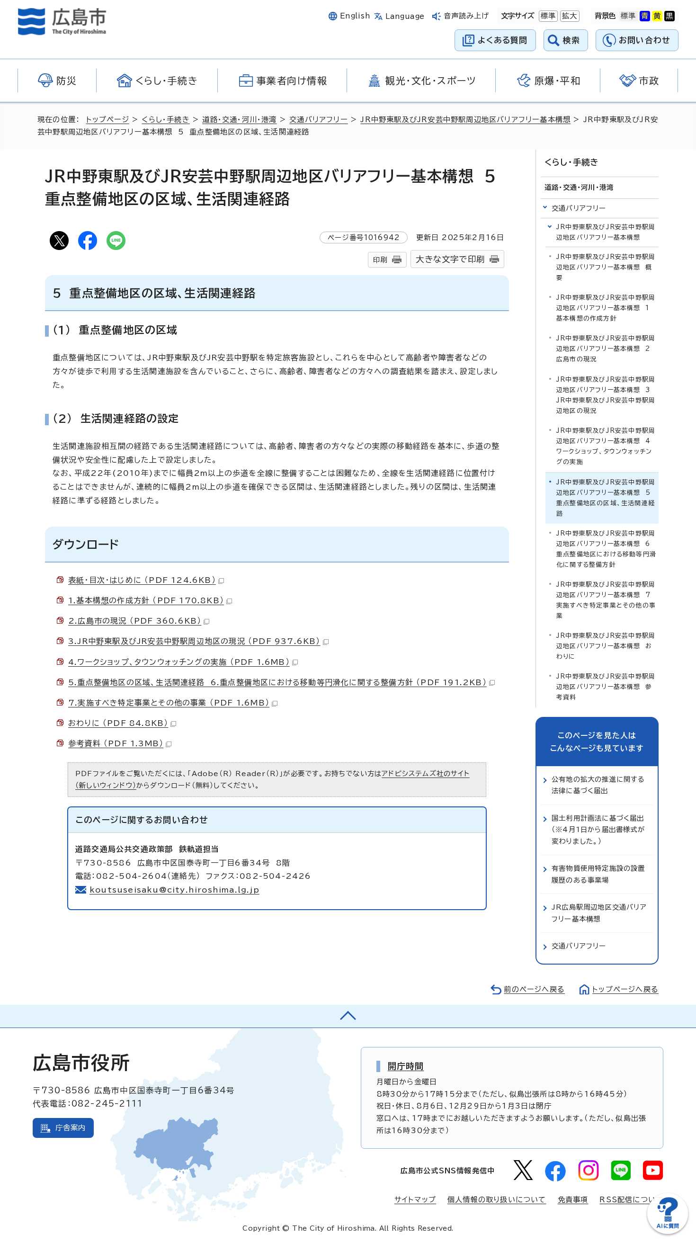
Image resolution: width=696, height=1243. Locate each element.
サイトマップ (415, 1199)
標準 (547, 15)
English (355, 15)
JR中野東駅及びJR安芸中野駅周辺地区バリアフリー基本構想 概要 (605, 267)
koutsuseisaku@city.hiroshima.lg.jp (174, 890)
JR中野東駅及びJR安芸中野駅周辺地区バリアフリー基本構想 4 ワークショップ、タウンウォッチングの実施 (605, 446)
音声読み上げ (467, 15)
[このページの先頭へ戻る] (348, 1016)
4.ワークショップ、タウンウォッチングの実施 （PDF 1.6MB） (179, 662)
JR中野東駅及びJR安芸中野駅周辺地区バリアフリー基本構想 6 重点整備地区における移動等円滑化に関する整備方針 (606, 549)
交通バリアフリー (318, 119)
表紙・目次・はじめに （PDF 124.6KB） (142, 580)
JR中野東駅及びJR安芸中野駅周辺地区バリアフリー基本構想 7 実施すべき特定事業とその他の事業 (606, 600)
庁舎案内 (70, 1127)
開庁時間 (406, 1066)
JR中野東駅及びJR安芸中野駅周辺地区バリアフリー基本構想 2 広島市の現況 (605, 348)
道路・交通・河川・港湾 (239, 119)
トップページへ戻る (625, 989)
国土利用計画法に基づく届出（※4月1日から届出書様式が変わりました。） (598, 829)
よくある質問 (502, 40)
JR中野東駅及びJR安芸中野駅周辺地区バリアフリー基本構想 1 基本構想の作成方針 (605, 308)
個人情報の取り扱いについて (496, 1199)
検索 (571, 40)
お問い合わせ (644, 40)
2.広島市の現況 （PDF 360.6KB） (134, 621)
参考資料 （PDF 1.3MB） (115, 743)
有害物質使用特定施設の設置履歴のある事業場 (598, 874)
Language (405, 16)
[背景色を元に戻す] (628, 16)
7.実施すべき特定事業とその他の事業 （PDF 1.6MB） (168, 702)
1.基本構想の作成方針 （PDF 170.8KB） (146, 600)
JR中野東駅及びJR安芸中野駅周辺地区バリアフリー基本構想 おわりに (605, 646)
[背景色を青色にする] (645, 16)
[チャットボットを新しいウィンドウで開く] (667, 1231)
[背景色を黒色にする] (669, 16)
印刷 (380, 259)
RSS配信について (631, 1199)
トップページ (107, 119)
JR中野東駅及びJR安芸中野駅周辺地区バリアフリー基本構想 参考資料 (605, 686)
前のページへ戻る (534, 989)
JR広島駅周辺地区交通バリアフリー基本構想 (599, 912)
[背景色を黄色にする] (657, 16)
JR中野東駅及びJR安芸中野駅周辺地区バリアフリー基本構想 (465, 119)
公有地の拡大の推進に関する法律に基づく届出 (598, 785)
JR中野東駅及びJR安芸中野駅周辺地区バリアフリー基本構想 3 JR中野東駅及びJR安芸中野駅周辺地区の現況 (605, 395)
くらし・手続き (165, 119)
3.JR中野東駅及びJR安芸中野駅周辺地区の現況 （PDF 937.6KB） (194, 641)
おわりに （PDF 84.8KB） (118, 723)
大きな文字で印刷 (450, 259)
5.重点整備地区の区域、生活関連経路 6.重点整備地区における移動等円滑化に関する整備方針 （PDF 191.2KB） (277, 682)
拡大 (568, 15)
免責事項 (573, 1199)
